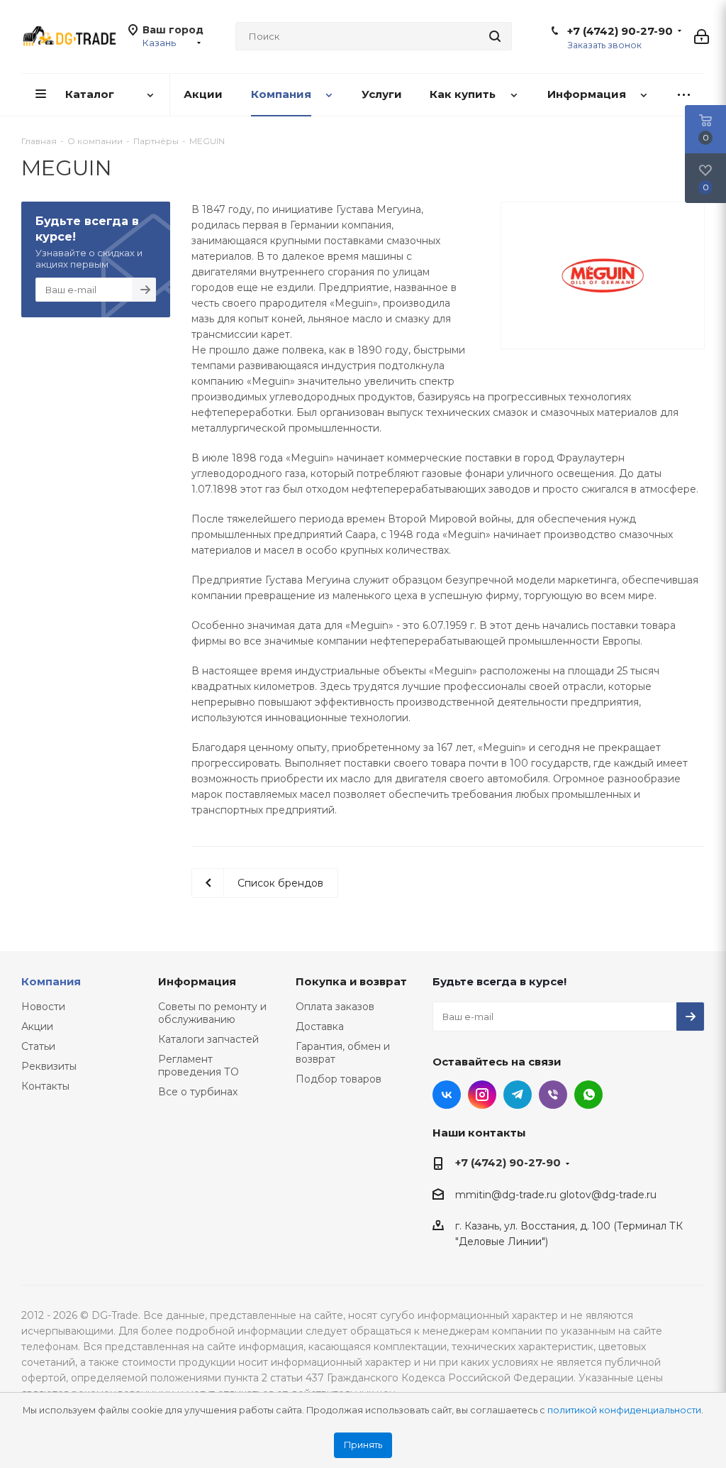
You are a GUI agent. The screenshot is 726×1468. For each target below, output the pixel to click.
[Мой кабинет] (701, 36)
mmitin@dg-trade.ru (506, 1194)
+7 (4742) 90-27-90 (620, 31)
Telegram (517, 1094)
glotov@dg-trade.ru (608, 1194)
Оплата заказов (335, 1006)
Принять (363, 1445)
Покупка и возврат (351, 981)
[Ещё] (684, 95)
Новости (43, 1006)
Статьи (38, 1046)
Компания (51, 981)
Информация (197, 981)
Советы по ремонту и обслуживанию (212, 1013)
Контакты (45, 1086)
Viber (553, 1094)
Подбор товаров (338, 1079)
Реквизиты (49, 1066)
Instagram (482, 1094)
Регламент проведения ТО (198, 1065)
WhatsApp (588, 1094)
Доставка (320, 1026)
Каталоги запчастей (208, 1039)
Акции (37, 1026)
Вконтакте (446, 1094)
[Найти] (495, 36)
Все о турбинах (198, 1091)
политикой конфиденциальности (624, 1410)
